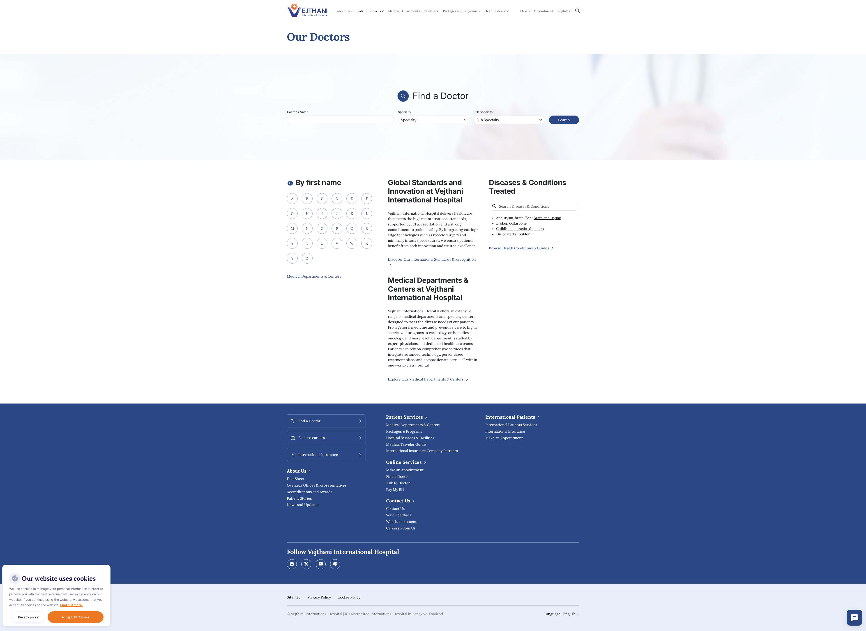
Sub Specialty (483, 112)
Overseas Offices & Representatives (316, 485)
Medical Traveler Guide (406, 444)
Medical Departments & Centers (314, 276)
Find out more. (71, 605)
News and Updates (302, 504)
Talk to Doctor (398, 483)
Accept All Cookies (75, 617)
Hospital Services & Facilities (410, 438)
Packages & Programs (404, 431)
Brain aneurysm (547, 218)
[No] (106, 566)
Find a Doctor (397, 476)
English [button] (562, 11)
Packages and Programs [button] (460, 11)
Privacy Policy (319, 597)
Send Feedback (399, 515)
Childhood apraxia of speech (520, 228)
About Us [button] (343, 11)
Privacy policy (28, 617)
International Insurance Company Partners (422, 450)
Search (564, 120)
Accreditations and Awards (309, 491)
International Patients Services (511, 424)
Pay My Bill (395, 489)
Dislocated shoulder (513, 234)
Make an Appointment (536, 11)
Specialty (404, 112)
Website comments (402, 521)
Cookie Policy (349, 597)
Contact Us (395, 508)
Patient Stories (299, 498)
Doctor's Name (298, 112)
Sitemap (294, 597)
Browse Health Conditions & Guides (519, 248)
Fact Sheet (295, 478)
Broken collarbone (511, 223)
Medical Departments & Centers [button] (411, 11)
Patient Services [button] (369, 11)
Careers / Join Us (400, 528)
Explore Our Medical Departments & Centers (426, 379)
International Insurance (505, 431)
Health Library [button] (495, 11)
